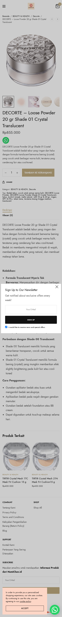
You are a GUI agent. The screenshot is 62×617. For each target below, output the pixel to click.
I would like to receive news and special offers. (26, 327)
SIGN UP (31, 319)
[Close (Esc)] (57, 288)
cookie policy (25, 601)
